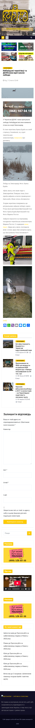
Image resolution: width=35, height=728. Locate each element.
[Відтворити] (6, 589)
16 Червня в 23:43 (23, 399)
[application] (18, 583)
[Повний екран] (29, 589)
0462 (5, 321)
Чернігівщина (7, 68)
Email (6, 482)
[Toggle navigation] (7, 37)
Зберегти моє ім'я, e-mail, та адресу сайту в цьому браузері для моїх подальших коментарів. (16, 513)
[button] (31, 37)
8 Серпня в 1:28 (22, 352)
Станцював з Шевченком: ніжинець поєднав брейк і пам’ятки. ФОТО (17, 676)
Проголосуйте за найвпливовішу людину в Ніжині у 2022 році (16, 636)
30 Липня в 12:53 (23, 376)
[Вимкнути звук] (26, 589)
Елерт (19, 402)
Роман (6, 643)
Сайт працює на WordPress (11, 719)
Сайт (5, 495)
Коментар (6, 429)
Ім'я (5, 470)
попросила (18, 138)
